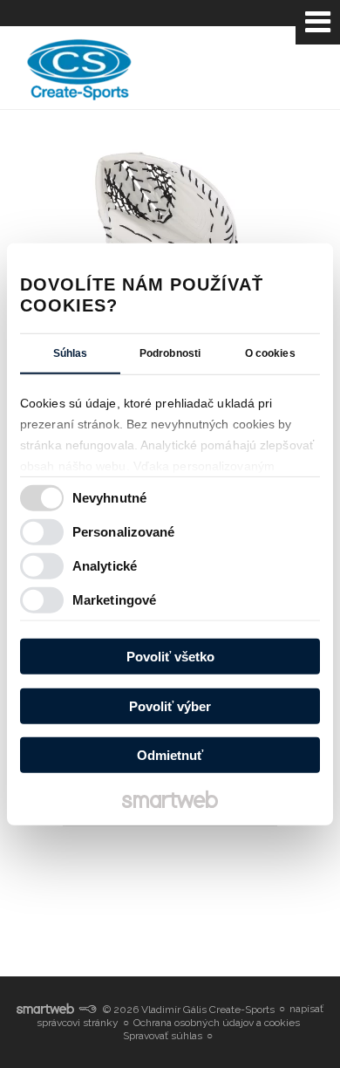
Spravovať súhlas (162, 1036)
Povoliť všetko (170, 656)
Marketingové (114, 599)
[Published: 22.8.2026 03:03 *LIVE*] (87, 1009)
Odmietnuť (170, 755)
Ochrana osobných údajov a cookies (216, 1023)
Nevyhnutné (109, 497)
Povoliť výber (170, 705)
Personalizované (123, 531)
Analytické (104, 565)
